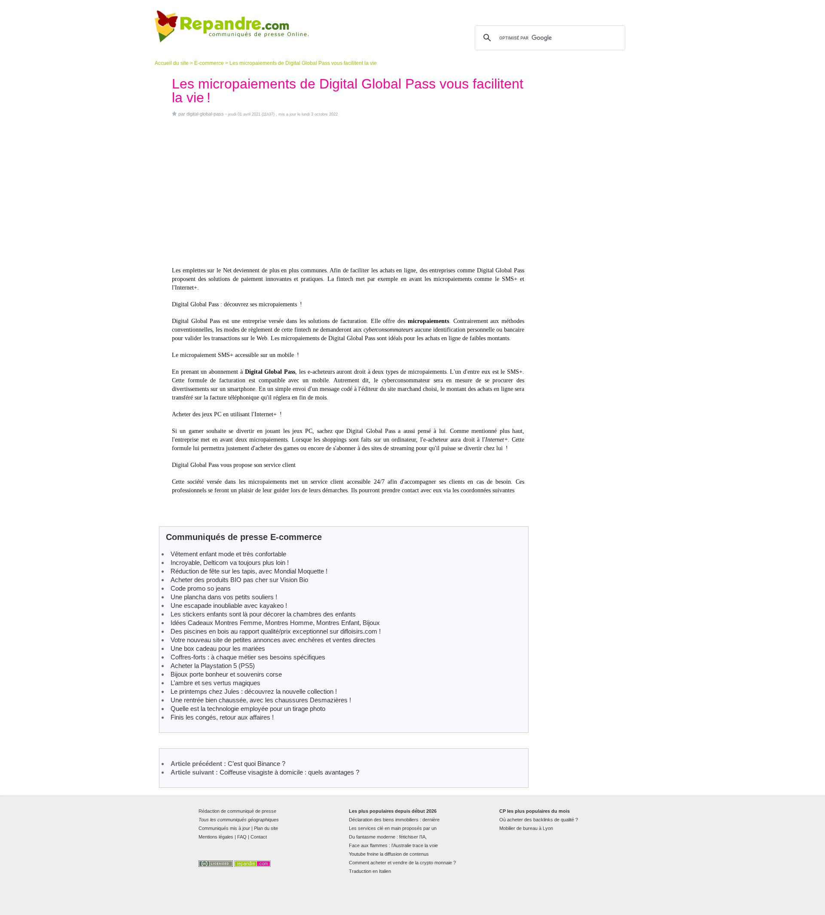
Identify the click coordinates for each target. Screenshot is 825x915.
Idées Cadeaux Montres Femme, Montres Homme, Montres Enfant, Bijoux (275, 622)
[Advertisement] (348, 191)
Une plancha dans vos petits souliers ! (224, 597)
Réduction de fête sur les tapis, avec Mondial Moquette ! (249, 571)
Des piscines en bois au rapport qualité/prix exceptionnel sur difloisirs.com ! (276, 631)
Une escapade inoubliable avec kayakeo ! (229, 605)
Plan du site (266, 828)
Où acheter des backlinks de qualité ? (538, 819)
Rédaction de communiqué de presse (237, 811)
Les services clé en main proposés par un (393, 828)
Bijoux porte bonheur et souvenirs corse (226, 674)
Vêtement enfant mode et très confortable (228, 554)
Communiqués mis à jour (224, 828)
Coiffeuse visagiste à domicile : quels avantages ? (289, 772)
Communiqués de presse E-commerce (244, 537)
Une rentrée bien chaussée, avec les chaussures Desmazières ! (261, 700)
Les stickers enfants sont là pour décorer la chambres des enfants (263, 614)
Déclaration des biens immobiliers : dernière (394, 819)
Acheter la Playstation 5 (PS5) (213, 665)
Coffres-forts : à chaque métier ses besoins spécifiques (248, 657)
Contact (259, 836)
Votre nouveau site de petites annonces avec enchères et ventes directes (273, 640)
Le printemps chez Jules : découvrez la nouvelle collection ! (254, 691)
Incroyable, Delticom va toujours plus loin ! (230, 562)
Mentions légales (216, 836)
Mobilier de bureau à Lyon (526, 828)
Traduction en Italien (370, 871)
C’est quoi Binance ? (256, 763)
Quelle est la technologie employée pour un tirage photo (248, 708)
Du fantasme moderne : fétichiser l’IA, (388, 836)
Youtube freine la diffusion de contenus (389, 854)
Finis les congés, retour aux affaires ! (222, 717)
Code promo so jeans (201, 588)
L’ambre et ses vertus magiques (215, 682)
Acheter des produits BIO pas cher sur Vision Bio (239, 579)
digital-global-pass (205, 113)
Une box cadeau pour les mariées (218, 648)
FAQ (242, 836)
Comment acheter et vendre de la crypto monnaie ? (402, 862)
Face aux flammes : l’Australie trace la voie (393, 845)
